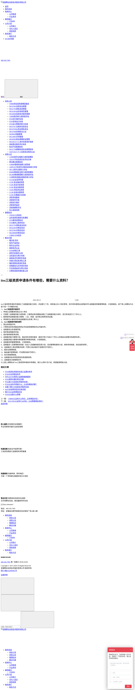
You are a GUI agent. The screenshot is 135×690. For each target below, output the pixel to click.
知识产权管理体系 (16, 147)
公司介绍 (8, 540)
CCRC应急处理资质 (16, 192)
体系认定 (8, 101)
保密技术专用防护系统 (17, 258)
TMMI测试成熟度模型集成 (19, 104)
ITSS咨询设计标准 (16, 121)
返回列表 (4, 404)
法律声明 (4, 575)
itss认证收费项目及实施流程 (15, 389)
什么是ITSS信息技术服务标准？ (17, 382)
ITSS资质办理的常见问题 (14, 379)
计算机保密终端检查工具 (18, 271)
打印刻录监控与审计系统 (18, 268)
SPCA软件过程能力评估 (18, 169)
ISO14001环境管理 (16, 137)
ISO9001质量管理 (15, 134)
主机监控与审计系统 (16, 255)
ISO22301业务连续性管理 (18, 111)
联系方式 (12, 36)
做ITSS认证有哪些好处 (13, 392)
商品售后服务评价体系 (17, 144)
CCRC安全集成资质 (16, 182)
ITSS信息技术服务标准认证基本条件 (18, 372)
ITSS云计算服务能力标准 (18, 124)
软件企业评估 (14, 245)
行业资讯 (12, 17)
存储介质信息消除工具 (17, 261)
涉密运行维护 (14, 202)
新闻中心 (8, 528)
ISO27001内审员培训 (17, 230)
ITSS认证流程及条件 (12, 374)
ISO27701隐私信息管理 (17, 109)
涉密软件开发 (14, 200)
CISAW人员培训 (15, 215)
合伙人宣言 (13, 29)
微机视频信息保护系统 (17, 263)
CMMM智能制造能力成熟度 (19, 164)
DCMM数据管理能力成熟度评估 (21, 174)
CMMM (12, 21)
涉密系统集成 (14, 197)
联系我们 (8, 550)
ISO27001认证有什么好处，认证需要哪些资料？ (26, 401)
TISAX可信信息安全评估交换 (20, 159)
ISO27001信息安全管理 (17, 106)
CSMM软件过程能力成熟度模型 (21, 157)
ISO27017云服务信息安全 (18, 126)
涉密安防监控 (14, 205)
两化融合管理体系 (16, 162)
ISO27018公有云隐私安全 (18, 129)
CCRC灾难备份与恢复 (17, 195)
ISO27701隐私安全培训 (17, 225)
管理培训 (8, 212)
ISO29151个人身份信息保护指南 (21, 142)
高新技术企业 (14, 248)
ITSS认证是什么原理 (12, 394)
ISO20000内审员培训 (17, 233)
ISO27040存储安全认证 (17, 131)
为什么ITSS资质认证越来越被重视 (17, 377)
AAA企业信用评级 (16, 180)
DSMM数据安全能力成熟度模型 (21, 172)
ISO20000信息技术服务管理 (19, 114)
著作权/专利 (13, 240)
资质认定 (8, 154)
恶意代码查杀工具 (16, 253)
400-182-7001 (5, 562)
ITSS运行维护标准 (16, 119)
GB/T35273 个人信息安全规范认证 (22, 152)
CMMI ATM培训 (15, 235)
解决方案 (8, 238)
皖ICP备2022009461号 (9, 571)
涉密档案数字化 (15, 207)
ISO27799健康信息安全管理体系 (21, 149)
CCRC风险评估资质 (16, 190)
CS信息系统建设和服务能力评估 (21, 177)
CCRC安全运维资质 (16, 187)
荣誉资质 (12, 31)
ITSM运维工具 (14, 250)
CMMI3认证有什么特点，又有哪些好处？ (23, 399)
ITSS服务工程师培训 (17, 223)
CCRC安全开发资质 (16, 185)
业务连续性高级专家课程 (18, 218)
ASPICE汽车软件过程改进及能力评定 (23, 167)
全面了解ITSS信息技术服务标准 (17, 387)
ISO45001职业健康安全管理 (19, 139)
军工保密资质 (14, 210)
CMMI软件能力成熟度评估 (19, 116)
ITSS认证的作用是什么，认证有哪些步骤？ (21, 384)
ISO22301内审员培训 (17, 228)
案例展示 (8, 535)
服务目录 (8, 515)
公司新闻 (12, 14)
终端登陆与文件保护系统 (18, 266)
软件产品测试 (14, 243)
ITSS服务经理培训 (16, 220)
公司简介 (12, 26)
